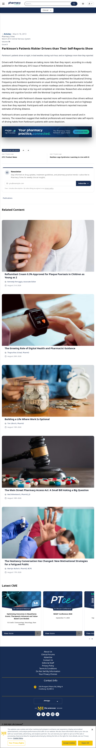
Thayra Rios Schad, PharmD (18, 352)
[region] (48, 737)
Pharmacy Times (8, 36)
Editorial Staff (48, 663)
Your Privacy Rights (16, 743)
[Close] (92, 729)
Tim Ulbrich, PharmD (15, 423)
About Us (48, 651)
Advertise (48, 657)
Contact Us (48, 660)
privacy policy (49, 188)
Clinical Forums (48, 654)
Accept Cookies (69, 743)
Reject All (85, 743)
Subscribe (82, 183)
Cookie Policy (18, 738)
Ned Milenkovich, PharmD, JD (18, 494)
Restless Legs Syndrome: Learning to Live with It (69, 157)
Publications (7, 198)
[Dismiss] (89, 129)
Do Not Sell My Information (48, 671)
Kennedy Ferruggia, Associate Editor (21, 282)
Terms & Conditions (48, 668)
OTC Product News (9, 157)
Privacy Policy (48, 665)
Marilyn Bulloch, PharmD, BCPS (19, 568)
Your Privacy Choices (48, 674)
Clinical (45, 10)
